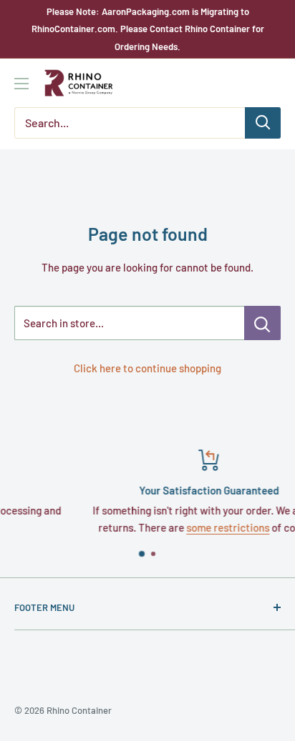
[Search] (263, 123)
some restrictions (191, 527)
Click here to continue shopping (147, 368)
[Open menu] (21, 83)
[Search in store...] (262, 323)
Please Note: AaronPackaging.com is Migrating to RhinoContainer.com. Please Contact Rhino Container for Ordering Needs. (148, 29)
